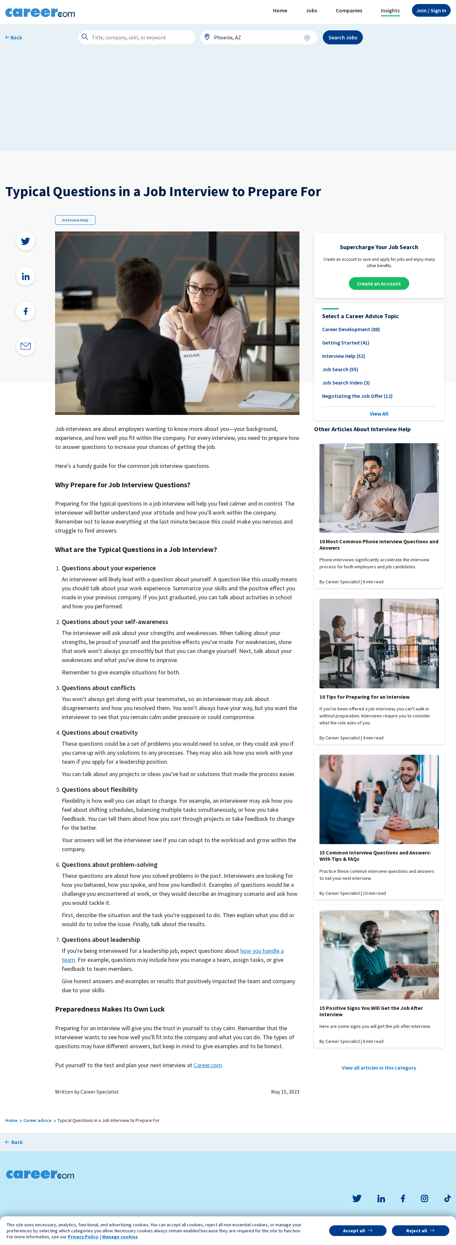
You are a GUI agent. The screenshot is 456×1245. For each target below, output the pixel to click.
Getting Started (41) (345, 342)
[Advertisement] (228, 100)
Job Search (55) (340, 369)
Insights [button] (390, 10)
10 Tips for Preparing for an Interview (364, 696)
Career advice (37, 1120)
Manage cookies (120, 1237)
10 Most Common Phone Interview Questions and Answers (378, 544)
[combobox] (259, 37)
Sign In (431, 10)
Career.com (208, 1065)
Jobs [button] (311, 10)
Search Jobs (342, 37)
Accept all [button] (354, 1231)
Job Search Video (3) (346, 382)
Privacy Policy (83, 1237)
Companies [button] (349, 10)
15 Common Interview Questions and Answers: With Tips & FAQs (375, 855)
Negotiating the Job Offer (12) (357, 396)
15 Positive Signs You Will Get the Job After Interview (371, 1011)
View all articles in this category (379, 1067)
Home (280, 10)
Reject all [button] (416, 1231)
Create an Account (379, 283)
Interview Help (75, 219)
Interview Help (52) (343, 356)
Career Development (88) (351, 329)
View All (379, 413)
